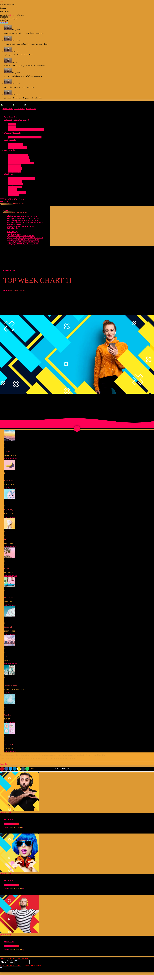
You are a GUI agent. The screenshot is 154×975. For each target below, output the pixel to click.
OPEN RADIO (12, 204)
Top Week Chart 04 (11, 946)
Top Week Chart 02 (11, 824)
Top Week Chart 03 (11, 885)
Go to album (4, 22)
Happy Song (9, 270)
